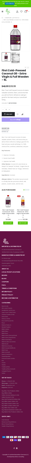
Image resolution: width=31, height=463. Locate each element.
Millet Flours (5, 333)
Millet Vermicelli (6, 352)
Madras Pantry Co (6, 325)
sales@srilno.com (10, 385)
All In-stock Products (7, 308)
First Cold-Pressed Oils (8, 321)
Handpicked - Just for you (12, 17)
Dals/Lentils (5, 316)
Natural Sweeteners (7, 354)
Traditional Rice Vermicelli (8, 369)
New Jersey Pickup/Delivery (9, 422)
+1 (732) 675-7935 (10, 381)
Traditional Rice (6, 367)
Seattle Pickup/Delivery (8, 426)
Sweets (4, 365)
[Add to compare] (22, 114)
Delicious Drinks (6, 318)
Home (2, 18)
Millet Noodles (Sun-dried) (8, 341)
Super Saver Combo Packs (9, 312)
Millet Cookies (5, 329)
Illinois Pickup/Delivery (8, 424)
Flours (3, 323)
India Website (5, 420)
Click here (10, 387)
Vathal (3, 373)
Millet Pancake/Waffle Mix (9, 348)
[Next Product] (28, 67)
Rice (3, 360)
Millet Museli (5, 344)
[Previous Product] (25, 67)
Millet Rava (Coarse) (7, 346)
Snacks (4, 362)
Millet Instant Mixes (7, 339)
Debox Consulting (19, 456)
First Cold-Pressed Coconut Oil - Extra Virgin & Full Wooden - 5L (15, 75)
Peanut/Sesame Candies (8, 358)
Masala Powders (6, 327)
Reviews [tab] (5, 131)
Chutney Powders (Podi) (8, 314)
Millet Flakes (5, 331)
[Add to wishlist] (18, 114)
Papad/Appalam (6, 356)
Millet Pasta (5, 350)
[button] (24, 190)
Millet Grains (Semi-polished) (9, 335)
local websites (10, 3)
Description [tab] (5, 128)
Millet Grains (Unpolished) (8, 337)
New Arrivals (5, 306)
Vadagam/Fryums (6, 371)
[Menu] (2, 11)
